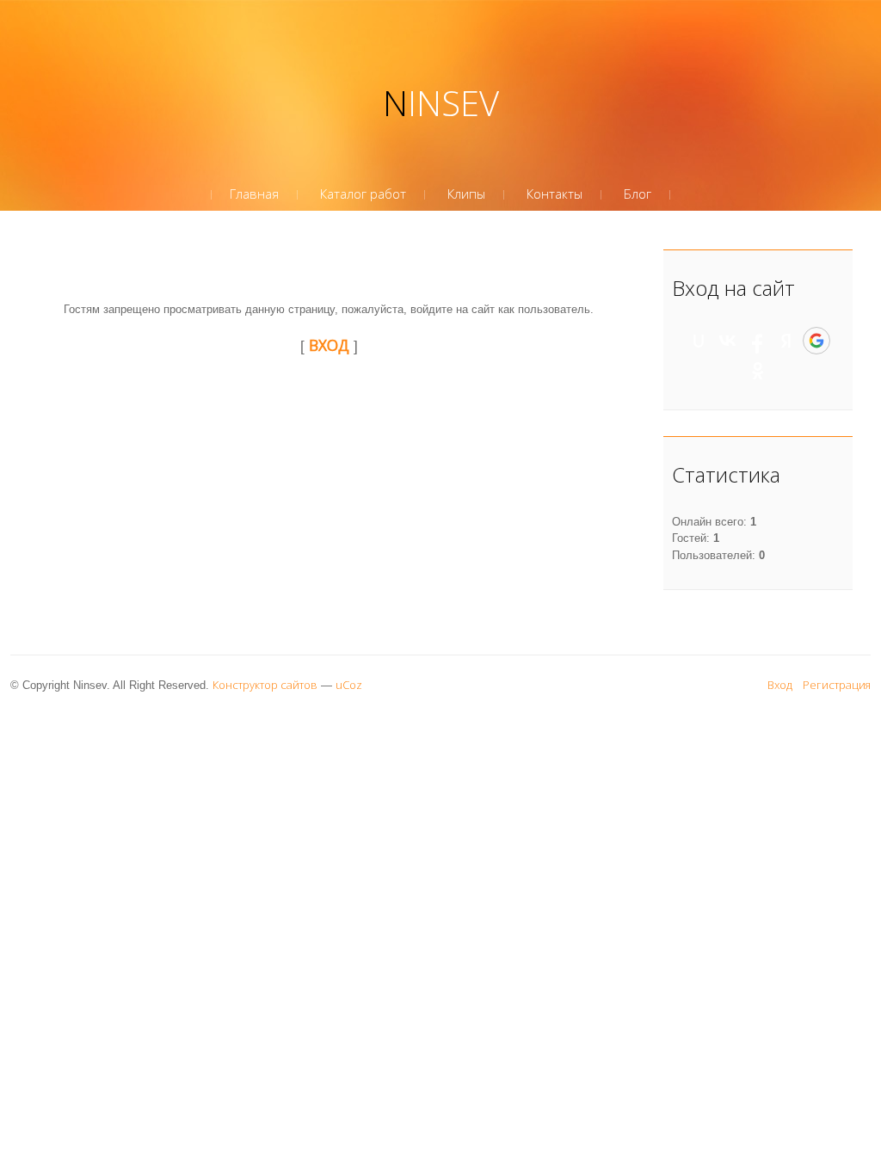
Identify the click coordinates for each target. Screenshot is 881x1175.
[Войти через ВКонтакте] (728, 341)
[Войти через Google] (816, 340)
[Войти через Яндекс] (786, 341)
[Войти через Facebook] (757, 341)
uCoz (349, 684)
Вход (779, 684)
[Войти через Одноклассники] (758, 371)
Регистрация (837, 684)
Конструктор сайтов (265, 684)
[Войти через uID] (699, 341)
